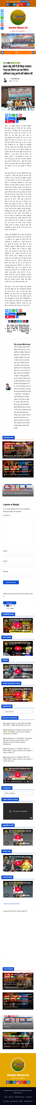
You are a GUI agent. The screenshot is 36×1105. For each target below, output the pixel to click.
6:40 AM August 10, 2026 (14, 1004)
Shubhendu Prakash (23, 455)
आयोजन (5, 62)
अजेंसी (6, 486)
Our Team (6, 1101)
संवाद (27, 445)
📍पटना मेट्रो (13, 62)
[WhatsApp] (2, 18)
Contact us (29, 1097)
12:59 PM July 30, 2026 (13, 1023)
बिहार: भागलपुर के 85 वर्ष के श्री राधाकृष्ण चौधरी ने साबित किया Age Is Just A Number (12, 329)
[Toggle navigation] (17, 52)
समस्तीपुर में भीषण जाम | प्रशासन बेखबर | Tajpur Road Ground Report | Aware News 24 (17, 750)
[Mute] (28, 781)
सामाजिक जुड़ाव (7, 447)
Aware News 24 (18, 27)
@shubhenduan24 (9, 723)
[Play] (5, 781)
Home (5, 1097)
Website (5, 571)
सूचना (12, 447)
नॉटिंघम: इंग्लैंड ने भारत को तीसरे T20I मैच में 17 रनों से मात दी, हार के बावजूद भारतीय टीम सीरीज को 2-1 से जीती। (24, 329)
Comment (7, 515)
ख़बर (8, 62)
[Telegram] (2, 21)
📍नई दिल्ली (25, 1036)
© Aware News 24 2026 (10, 1090)
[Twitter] (2, 14)
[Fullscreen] (30, 781)
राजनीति (28, 443)
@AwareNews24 (8, 730)
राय (5, 445)
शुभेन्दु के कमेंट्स (21, 445)
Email (5, 561)
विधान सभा (16, 445)
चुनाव (24, 443)
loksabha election (10, 443)
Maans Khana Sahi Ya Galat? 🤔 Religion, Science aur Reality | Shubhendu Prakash (17, 732)
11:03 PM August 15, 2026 (14, 984)
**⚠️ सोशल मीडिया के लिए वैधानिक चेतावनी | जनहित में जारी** (17, 471)
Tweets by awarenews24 (11, 904)
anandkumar (15, 78)
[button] (30, 52)
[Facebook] (2, 11)
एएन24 (17, 443)
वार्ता (12, 445)
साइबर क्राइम (7, 469)
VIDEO (21, 1101)
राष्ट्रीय (8, 445)
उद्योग (14, 1036)
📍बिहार (18, 62)
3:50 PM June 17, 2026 (13, 1043)
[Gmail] (2, 24)
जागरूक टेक (15, 467)
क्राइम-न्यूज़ (7, 467)
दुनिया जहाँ (13, 486)
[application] (18, 775)
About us (11, 1097)
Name (5, 551)
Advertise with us (19, 1097)
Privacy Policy (14, 1101)
